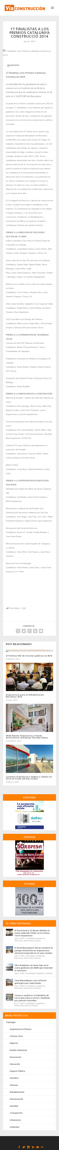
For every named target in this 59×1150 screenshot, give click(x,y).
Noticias (37, 940)
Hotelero (14, 1078)
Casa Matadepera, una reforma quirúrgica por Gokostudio (30, 981)
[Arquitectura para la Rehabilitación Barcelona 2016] (29, 677)
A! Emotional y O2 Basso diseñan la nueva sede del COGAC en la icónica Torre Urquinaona (32, 933)
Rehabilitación (17, 1092)
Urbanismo (15, 1120)
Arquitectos (40, 938)
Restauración (16, 1099)
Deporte (14, 1043)
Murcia (28, 1005)
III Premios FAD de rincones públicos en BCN (29, 655)
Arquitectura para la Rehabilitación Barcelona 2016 (25, 695)
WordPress (29, 1142)
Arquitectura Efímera (20, 1029)
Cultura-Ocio (16, 1036)
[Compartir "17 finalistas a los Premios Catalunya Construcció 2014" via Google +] (29, 631)
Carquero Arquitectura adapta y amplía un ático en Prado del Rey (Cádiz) (29, 777)
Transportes (16, 1113)
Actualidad (30, 938)
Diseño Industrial (18, 1050)
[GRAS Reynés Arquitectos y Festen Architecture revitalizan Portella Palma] (29, 718)
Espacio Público (17, 1071)
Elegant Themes (28, 1139)
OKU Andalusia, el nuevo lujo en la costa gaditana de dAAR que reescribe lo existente (33, 968)
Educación (15, 1064)
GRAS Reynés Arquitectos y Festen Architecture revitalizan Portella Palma (27, 736)
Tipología (10, 1022)
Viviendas (14, 1127)
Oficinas (14, 1085)
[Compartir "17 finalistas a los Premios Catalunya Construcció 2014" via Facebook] (18, 631)
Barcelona (18, 940)
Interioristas (28, 940)
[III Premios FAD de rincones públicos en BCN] (29, 651)
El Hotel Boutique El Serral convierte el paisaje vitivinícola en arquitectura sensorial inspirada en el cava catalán (33, 950)
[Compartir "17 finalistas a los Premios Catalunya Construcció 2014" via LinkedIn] (35, 631)
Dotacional (15, 1057)
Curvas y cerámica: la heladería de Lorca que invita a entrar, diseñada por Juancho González (32, 998)
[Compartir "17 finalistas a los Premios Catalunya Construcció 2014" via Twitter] (24, 631)
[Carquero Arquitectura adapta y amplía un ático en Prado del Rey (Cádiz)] (29, 759)
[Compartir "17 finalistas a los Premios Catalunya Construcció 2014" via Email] (41, 631)
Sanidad (14, 1106)
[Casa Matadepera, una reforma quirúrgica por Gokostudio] (9, 982)
